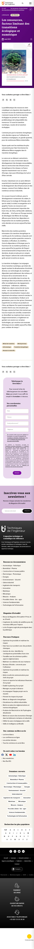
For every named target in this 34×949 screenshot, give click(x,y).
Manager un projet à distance (13, 689)
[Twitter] (6, 755)
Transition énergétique (21, 347)
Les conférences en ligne (11, 737)
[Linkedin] (14, 755)
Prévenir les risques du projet (13, 697)
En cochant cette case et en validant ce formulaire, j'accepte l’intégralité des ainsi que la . (17, 438)
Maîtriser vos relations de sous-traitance (16, 662)
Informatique (7, 347)
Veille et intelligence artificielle (13, 724)
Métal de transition (8, 343)
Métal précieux (22, 343)
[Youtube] (10, 755)
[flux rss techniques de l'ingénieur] (14, 100)
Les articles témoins (9, 740)
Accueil (4, 8)
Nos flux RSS (7, 761)
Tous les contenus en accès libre (14, 743)
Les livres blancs (8, 735)
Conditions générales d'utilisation (16, 438)
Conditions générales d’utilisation (13, 446)
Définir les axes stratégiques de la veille (16, 721)
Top (5, 830)
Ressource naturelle (9, 350)
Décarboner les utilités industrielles (15, 702)
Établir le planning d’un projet (13, 686)
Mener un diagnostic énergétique (14, 699)
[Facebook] (2, 755)
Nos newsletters (8, 758)
